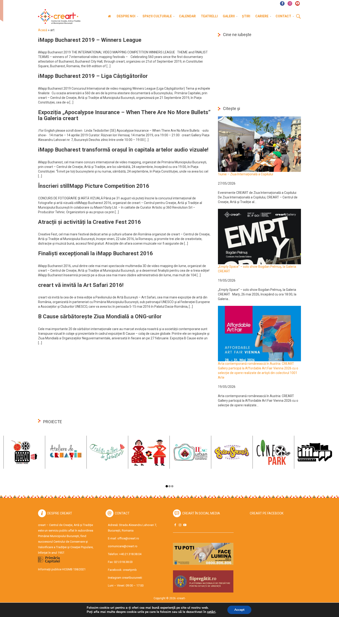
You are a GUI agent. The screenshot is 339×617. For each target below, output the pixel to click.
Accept (239, 610)
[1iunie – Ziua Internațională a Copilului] (259, 144)
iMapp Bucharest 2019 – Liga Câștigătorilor (93, 76)
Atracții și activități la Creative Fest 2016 (89, 222)
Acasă (42, 30)
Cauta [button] (298, 17)
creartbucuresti (132, 577)
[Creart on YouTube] (185, 525)
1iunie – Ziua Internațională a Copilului (245, 174)
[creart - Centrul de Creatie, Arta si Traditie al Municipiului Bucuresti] (58, 17)
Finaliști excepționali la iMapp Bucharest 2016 (95, 253)
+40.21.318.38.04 (130, 554)
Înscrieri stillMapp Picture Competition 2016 (93, 186)
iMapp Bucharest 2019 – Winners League (89, 40)
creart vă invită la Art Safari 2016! (81, 285)
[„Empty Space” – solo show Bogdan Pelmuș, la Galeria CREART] (259, 236)
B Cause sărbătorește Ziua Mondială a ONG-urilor (100, 316)
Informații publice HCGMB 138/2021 (62, 569)
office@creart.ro (128, 538)
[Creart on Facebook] (175, 525)
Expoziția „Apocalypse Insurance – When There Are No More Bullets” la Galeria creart (124, 115)
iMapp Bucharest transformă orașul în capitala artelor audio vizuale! (123, 149)
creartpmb (130, 569)
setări (211, 612)
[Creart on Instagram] (180, 525)
